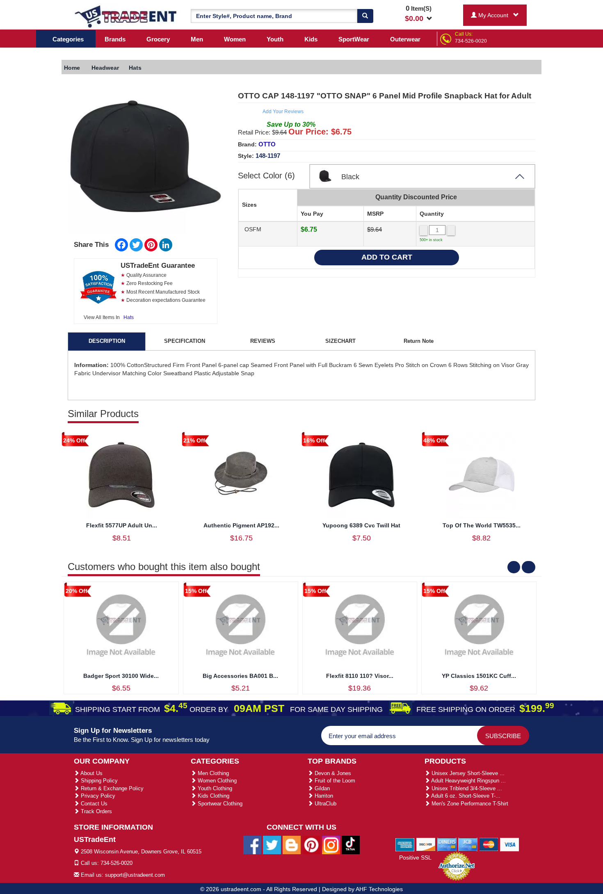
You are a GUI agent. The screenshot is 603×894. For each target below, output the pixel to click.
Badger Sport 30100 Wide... (121, 676)
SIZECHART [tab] (340, 341)
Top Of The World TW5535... (482, 525)
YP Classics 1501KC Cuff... (479, 676)
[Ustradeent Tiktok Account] (351, 844)
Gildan (321, 788)
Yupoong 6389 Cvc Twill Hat (361, 525)
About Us (91, 773)
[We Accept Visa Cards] (509, 844)
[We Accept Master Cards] (488, 844)
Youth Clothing (214, 788)
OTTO (267, 144)
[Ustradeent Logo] (126, 16)
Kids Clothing (212, 796)
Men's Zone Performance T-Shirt (469, 803)
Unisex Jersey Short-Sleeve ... (467, 773)
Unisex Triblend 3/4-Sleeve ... (466, 788)
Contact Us (93, 803)
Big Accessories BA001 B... (240, 676)
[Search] (365, 16)
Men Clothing (212, 773)
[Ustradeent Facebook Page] (252, 844)
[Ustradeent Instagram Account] (331, 844)
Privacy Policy (97, 796)
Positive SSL (415, 857)
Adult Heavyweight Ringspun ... (468, 781)
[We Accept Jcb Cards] (467, 844)
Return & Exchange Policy (111, 788)
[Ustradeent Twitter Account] (272, 844)
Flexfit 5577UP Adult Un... (121, 525)
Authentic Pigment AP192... (241, 525)
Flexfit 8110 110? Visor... (359, 676)
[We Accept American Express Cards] (405, 844)
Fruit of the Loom (334, 781)
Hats (128, 317)
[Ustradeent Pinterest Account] (311, 844)
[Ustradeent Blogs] (292, 844)
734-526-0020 (471, 41)
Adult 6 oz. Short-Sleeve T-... (465, 796)
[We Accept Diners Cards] (447, 844)
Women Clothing (216, 781)
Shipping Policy (98, 781)
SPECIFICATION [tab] (184, 341)
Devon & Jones (332, 773)
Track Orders (95, 811)
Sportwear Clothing (219, 803)
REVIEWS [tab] (262, 341)
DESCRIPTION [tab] (107, 341)
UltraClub (324, 803)
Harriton (323, 796)
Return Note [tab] (419, 341)
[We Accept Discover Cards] (426, 844)
